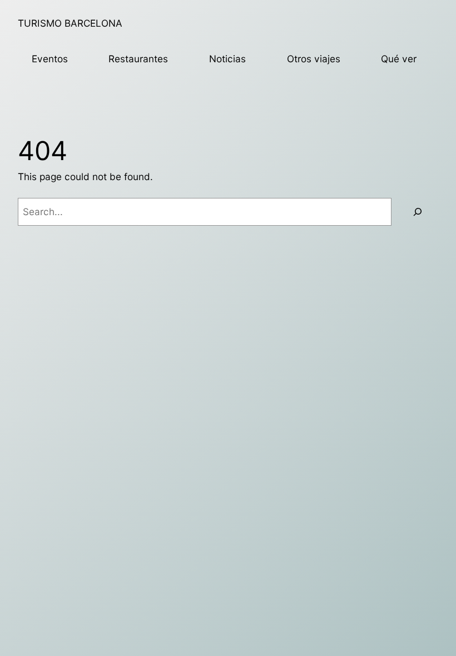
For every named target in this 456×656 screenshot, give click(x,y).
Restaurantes (138, 58)
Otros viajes (313, 58)
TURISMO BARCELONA (70, 23)
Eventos (50, 58)
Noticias (227, 58)
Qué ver (399, 58)
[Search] (417, 212)
